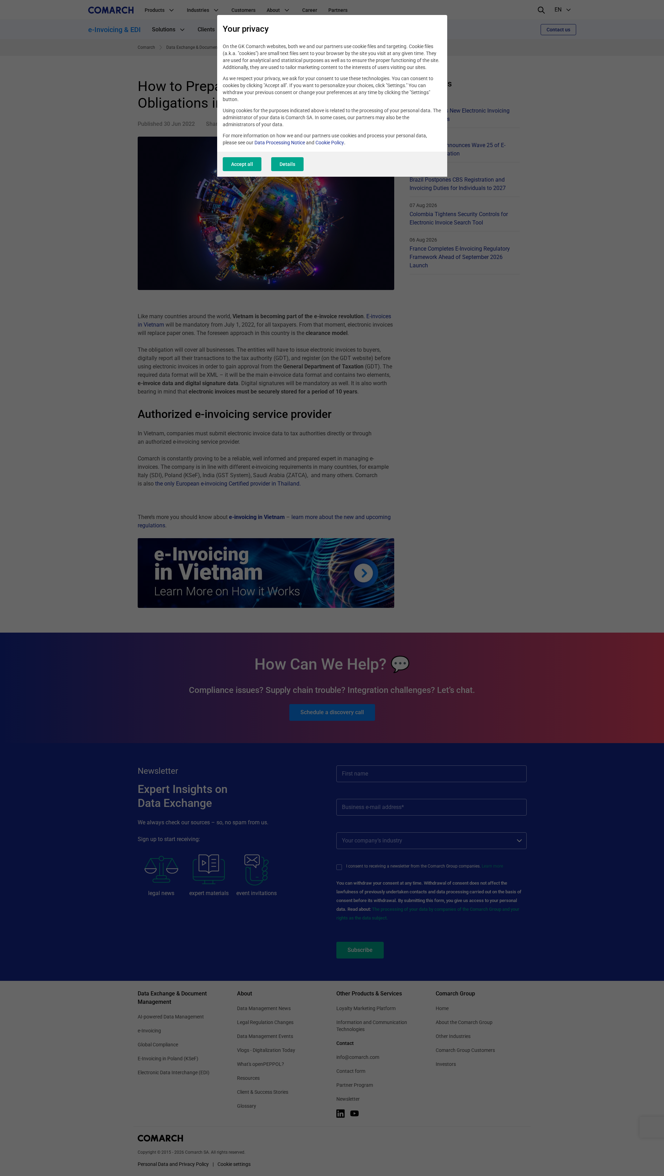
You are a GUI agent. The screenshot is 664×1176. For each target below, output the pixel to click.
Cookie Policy (329, 142)
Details (287, 164)
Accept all (242, 164)
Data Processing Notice (279, 142)
